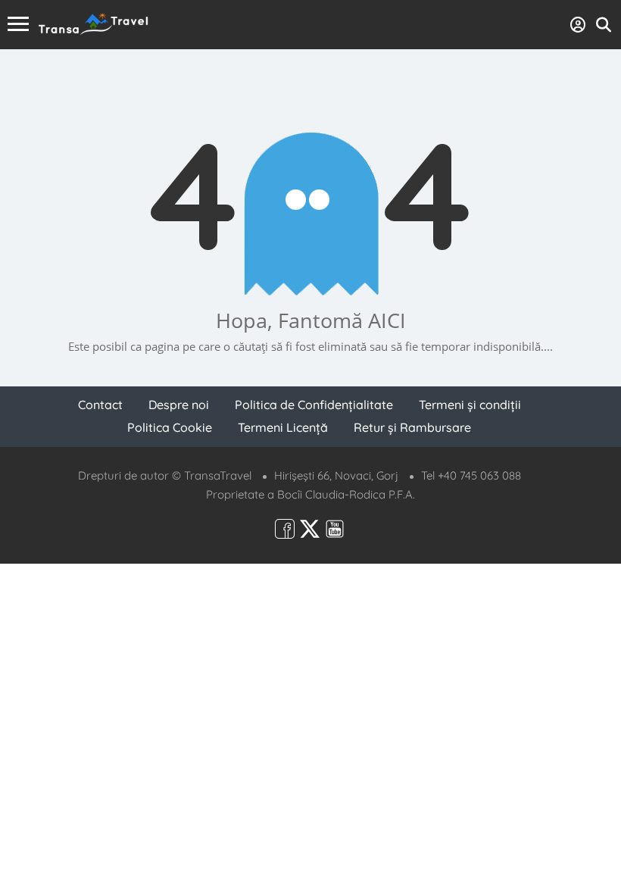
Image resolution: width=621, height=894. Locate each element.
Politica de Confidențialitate (314, 404)
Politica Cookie (169, 427)
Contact (100, 404)
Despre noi (178, 404)
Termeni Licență (283, 427)
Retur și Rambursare (412, 427)
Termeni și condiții (470, 404)
